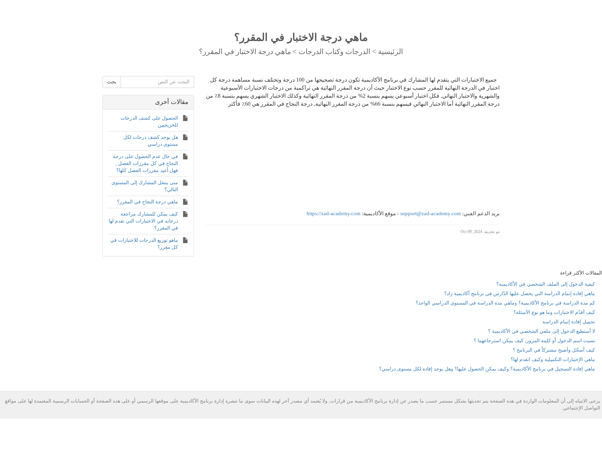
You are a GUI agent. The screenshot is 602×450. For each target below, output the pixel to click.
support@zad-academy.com (430, 213)
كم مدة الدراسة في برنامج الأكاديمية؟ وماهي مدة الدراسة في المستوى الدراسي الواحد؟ (505, 303)
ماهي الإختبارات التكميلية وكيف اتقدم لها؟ (553, 359)
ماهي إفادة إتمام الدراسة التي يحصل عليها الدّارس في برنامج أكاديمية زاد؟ (519, 293)
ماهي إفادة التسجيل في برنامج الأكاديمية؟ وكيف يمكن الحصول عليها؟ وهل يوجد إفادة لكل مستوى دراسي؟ (487, 369)
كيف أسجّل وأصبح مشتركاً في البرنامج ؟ (554, 350)
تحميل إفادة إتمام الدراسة (568, 321)
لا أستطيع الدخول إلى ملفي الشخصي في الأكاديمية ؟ (541, 331)
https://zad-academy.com (334, 213)
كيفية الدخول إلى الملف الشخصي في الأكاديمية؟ (545, 284)
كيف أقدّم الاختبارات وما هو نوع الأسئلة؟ (554, 312)
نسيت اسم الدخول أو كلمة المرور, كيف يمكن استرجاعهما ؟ (534, 340)
